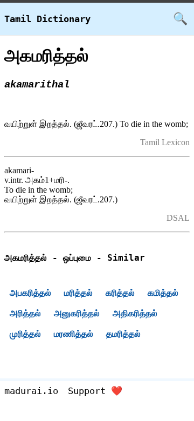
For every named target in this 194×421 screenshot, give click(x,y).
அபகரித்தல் (30, 292)
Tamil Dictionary (47, 18)
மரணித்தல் (73, 333)
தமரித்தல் (123, 333)
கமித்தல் (163, 292)
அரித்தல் (25, 313)
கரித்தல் (120, 292)
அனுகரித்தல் (77, 313)
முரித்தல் (25, 333)
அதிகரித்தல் (135, 313)
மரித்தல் (78, 292)
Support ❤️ (95, 390)
